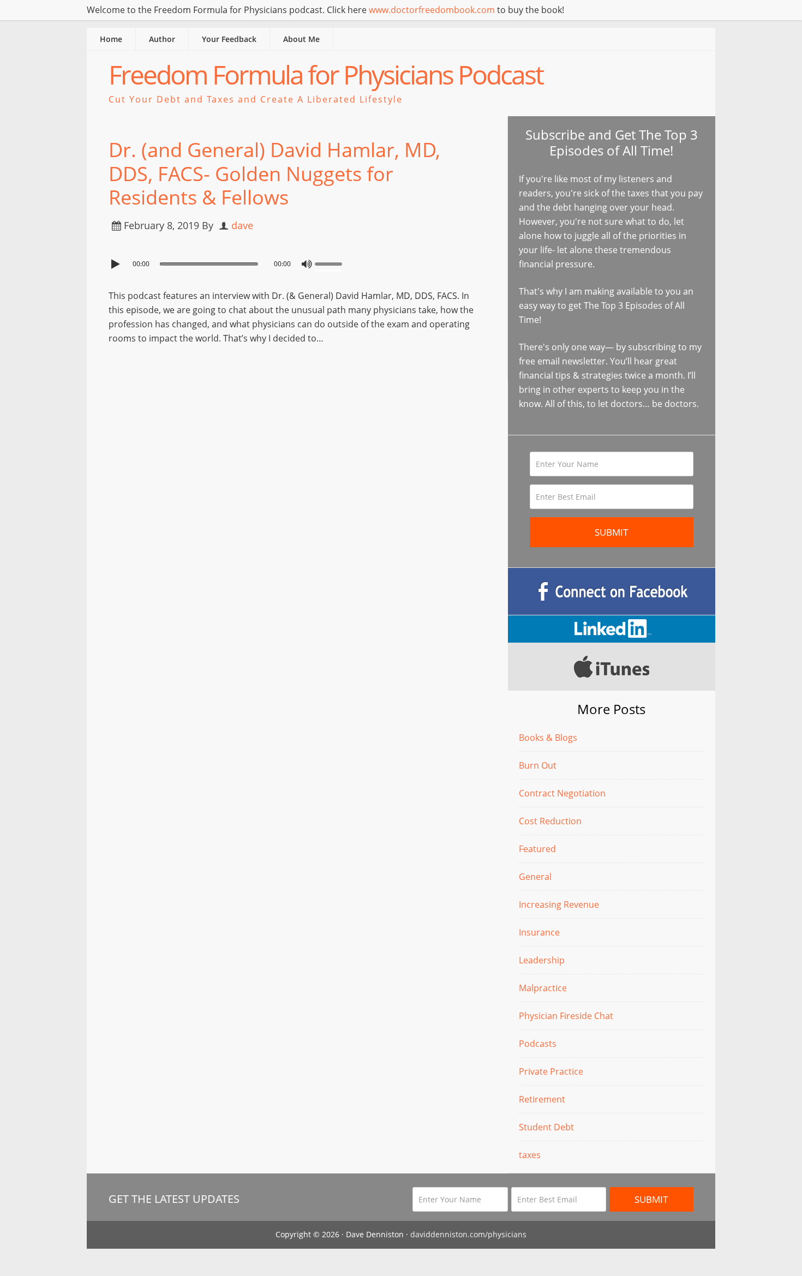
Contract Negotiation (562, 793)
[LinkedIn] (611, 629)
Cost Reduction (550, 821)
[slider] (331, 263)
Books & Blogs (548, 738)
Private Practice (551, 1071)
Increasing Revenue (559, 904)
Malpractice (543, 988)
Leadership (542, 960)
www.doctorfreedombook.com (432, 10)
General (535, 877)
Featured (537, 849)
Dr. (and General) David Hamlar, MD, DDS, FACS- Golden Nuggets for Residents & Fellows (274, 173)
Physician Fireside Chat (566, 1016)
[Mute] (306, 264)
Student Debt (546, 1127)
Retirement (542, 1099)
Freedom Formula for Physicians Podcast (326, 74)
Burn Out (537, 765)
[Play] (116, 264)
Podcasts (537, 1044)
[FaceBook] (611, 591)
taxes (530, 1155)
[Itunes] (611, 666)
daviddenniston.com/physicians (468, 1234)
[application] (297, 261)
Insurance (539, 932)
